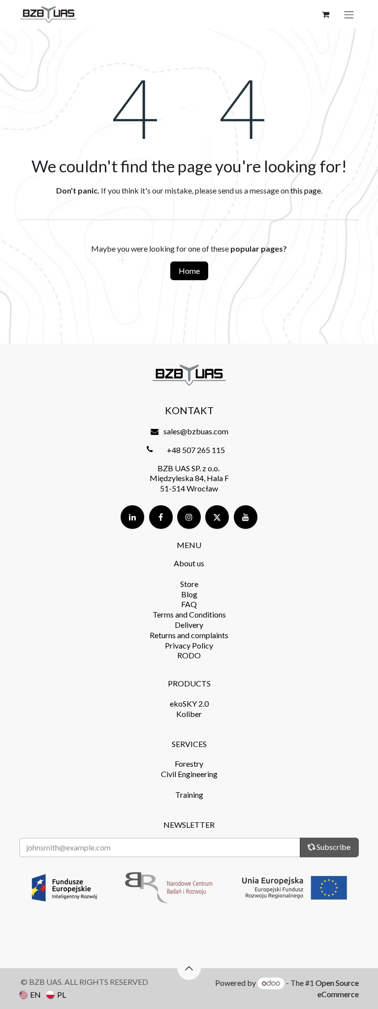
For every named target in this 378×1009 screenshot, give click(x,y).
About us (189, 563)
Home (189, 270)
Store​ (189, 583)
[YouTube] (245, 517)
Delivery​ (189, 624)
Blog (189, 594)
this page (305, 190)
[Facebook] (161, 517)
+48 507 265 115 (196, 450)
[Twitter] (217, 517)
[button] (189, 968)
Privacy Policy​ (189, 645)
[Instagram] (189, 517)
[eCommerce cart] (325, 14)
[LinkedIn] (132, 517)
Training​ (189, 794)
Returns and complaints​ (189, 635)
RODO (189, 655)
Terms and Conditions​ (189, 614)
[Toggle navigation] (349, 14)
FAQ (189, 604)
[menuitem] (30, 994)
